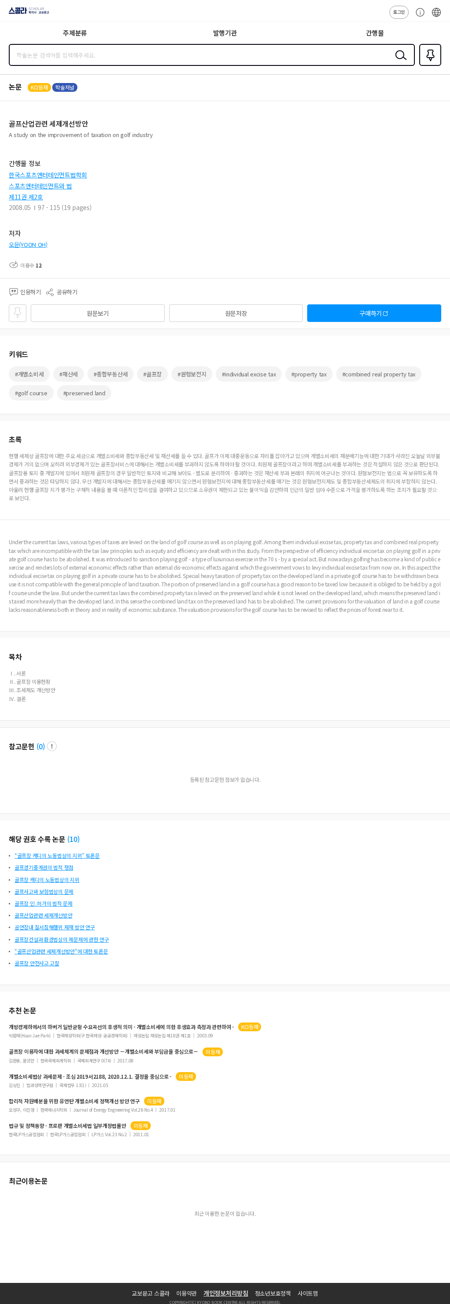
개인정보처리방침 (225, 1293)
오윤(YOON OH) (28, 244)
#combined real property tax (378, 374)
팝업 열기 (52, 746)
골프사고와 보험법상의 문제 (44, 891)
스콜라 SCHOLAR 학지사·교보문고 (27, 13)
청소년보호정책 (273, 1293)
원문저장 (236, 313)
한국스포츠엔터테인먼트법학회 (48, 174)
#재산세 (68, 374)
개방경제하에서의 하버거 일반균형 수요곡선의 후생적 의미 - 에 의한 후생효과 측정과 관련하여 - (121, 1026)
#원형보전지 (192, 374)
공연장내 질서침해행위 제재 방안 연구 (54, 927)
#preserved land (84, 393)
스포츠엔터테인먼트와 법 (40, 185)
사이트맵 (308, 1293)
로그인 (399, 11)
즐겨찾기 (428, 65)
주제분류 (75, 32)
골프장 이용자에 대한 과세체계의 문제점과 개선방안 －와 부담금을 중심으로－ (103, 1051)
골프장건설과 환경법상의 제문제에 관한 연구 (62, 939)
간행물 (375, 32)
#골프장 (152, 374)
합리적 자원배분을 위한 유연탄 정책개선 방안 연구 (74, 1101)
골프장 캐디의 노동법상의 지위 (47, 879)
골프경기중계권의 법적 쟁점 (44, 867)
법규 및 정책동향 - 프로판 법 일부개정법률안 (67, 1125)
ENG (436, 16)
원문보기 (98, 313)
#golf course (31, 393)
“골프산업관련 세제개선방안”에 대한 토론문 (61, 951)
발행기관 (225, 32)
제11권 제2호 (26, 196)
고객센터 (418, 16)
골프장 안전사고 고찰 (37, 963)
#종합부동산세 (110, 374)
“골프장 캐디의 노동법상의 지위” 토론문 (57, 855)
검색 (399, 61)
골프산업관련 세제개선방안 (43, 915)
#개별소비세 (29, 374)
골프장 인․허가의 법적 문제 (44, 903)
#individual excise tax (249, 374)
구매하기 (370, 313)
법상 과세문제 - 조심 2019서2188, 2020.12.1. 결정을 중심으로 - (90, 1076)
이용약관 (186, 1293)
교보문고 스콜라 (151, 1293)
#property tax (308, 374)
